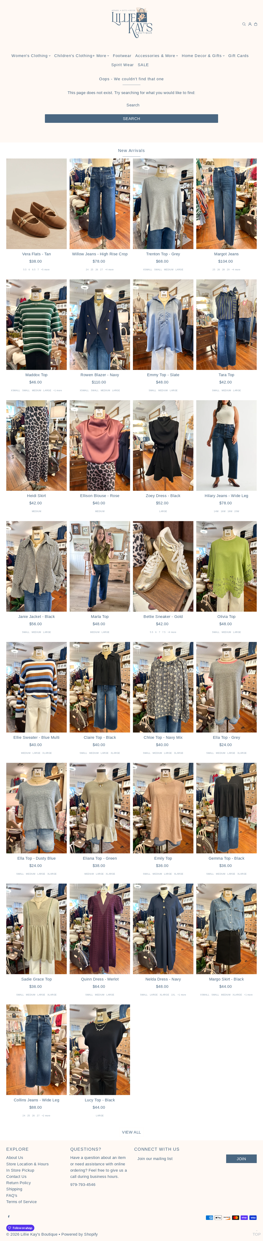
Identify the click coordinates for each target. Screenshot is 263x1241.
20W (236, 511)
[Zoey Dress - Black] (163, 445)
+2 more (46, 1115)
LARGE (179, 269)
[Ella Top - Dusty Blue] (36, 808)
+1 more (57, 390)
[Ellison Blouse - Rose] (100, 445)
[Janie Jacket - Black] (36, 566)
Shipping (14, 1189)
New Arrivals (131, 150)
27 (101, 269)
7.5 (164, 632)
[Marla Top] (100, 566)
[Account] (250, 24)
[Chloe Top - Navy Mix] (163, 687)
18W (230, 511)
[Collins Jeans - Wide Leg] (36, 1049)
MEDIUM (168, 269)
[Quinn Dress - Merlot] (100, 929)
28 (223, 269)
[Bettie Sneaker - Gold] (163, 566)
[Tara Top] (226, 324)
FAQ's (11, 1195)
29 (228, 269)
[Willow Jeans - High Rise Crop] (100, 203)
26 (97, 269)
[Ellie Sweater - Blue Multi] (36, 687)
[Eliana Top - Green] (100, 808)
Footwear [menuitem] (122, 55)
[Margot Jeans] (226, 203)
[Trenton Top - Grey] (163, 203)
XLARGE (47, 753)
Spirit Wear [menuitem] (122, 65)
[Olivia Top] (226, 566)
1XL (173, 995)
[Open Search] (244, 24)
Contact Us (16, 1176)
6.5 (34, 269)
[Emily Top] (163, 808)
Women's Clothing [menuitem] (29, 55)
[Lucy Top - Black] (100, 1049)
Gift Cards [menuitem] (238, 55)
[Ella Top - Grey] (226, 687)
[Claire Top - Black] (100, 687)
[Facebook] (8, 1216)
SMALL (158, 269)
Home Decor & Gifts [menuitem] (202, 55)
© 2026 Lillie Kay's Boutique (31, 1234)
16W (223, 511)
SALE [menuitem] (143, 65)
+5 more (45, 269)
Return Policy (18, 1183)
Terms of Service (21, 1202)
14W (216, 511)
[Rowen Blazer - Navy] (100, 324)
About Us (14, 1157)
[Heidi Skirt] (36, 445)
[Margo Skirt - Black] (226, 929)
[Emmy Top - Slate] (163, 324)
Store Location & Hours (27, 1164)
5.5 (25, 269)
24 (87, 269)
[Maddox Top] (36, 324)
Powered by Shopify (79, 1234)
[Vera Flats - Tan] (36, 203)
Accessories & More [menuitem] (155, 55)
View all (131, 1132)
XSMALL (147, 269)
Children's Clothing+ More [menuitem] (80, 55)
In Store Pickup (20, 1170)
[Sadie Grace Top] (36, 929)
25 (92, 269)
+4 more (109, 269)
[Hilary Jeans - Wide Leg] (226, 445)
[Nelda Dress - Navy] (163, 929)
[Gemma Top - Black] (226, 808)
